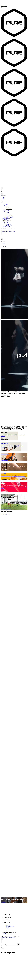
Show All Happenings (5, 514)
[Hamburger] (1, 7)
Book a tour (3, 902)
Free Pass (5, 246)
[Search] (2, 194)
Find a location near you (5, 508)
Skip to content (4, 6)
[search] (18, 944)
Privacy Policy (12, 231)
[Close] (1, 941)
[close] (1, 188)
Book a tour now (7, 933)
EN (4, 197)
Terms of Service (4, 231)
